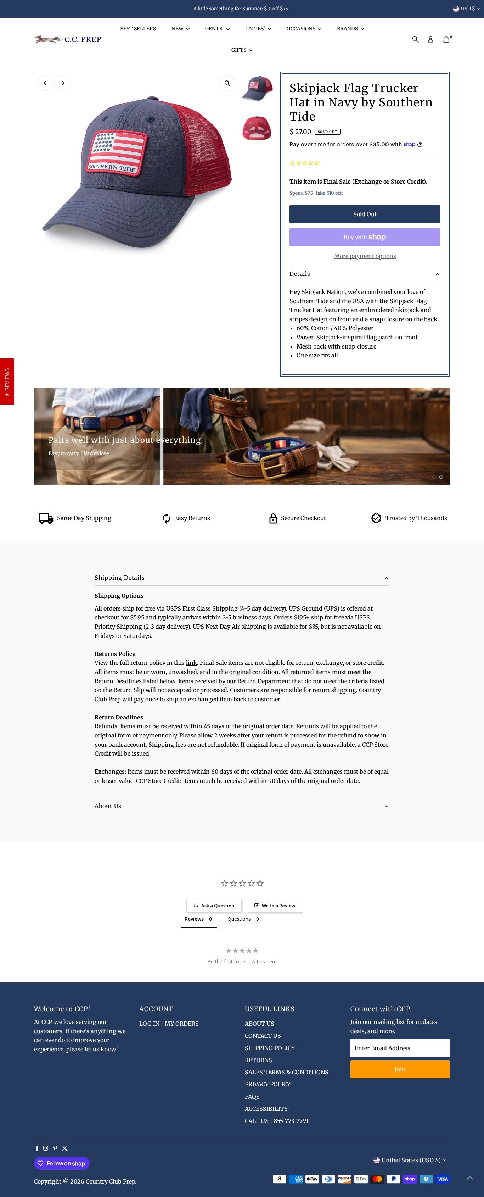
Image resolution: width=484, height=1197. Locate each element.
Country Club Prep (110, 1181)
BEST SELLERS (138, 29)
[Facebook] (37, 1148)
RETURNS (258, 1060)
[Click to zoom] (227, 83)
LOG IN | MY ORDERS (169, 1023)
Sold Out (365, 214)
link (191, 662)
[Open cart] (446, 39)
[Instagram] (45, 1148)
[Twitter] (64, 1148)
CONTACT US (263, 1035)
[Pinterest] (55, 1148)
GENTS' (215, 29)
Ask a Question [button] (217, 905)
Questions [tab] (239, 918)
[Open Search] (415, 39)
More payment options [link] (365, 256)
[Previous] (46, 83)
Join (400, 1069)
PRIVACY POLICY (268, 1084)
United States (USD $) (411, 1160)
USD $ (468, 9)
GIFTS (239, 50)
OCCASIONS (301, 29)
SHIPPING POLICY (270, 1048)
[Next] (63, 83)
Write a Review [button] (279, 905)
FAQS (252, 1096)
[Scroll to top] (470, 1177)
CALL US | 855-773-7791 (276, 1120)
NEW (178, 29)
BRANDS (348, 29)
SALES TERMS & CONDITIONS (286, 1072)
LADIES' (255, 29)
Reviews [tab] (194, 918)
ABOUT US (259, 1023)
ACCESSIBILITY (266, 1108)
